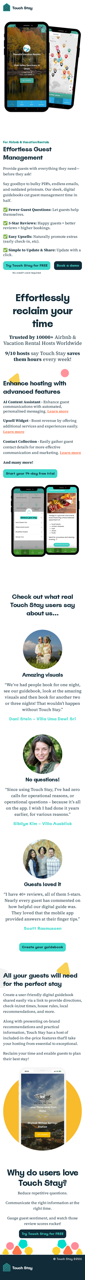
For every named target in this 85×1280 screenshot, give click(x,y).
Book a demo (68, 265)
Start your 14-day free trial (30, 473)
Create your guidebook (42, 947)
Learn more (57, 411)
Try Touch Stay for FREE (27, 265)
